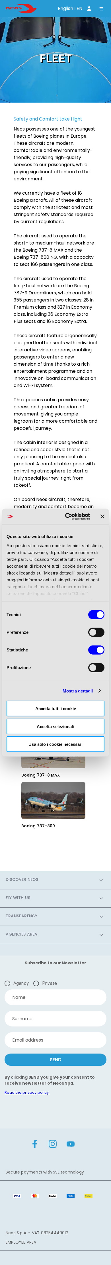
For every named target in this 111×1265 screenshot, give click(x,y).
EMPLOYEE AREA (21, 1242)
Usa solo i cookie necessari (55, 744)
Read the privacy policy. (27, 1092)
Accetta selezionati (55, 726)
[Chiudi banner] (102, 516)
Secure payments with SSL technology (45, 1172)
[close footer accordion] (101, 880)
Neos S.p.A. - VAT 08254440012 (37, 1233)
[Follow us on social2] (71, 1145)
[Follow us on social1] (53, 1145)
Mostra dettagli (78, 690)
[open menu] (101, 9)
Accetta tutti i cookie (55, 708)
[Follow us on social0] (35, 1145)
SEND (55, 1059)
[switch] (96, 632)
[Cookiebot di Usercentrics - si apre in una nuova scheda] (67, 516)
